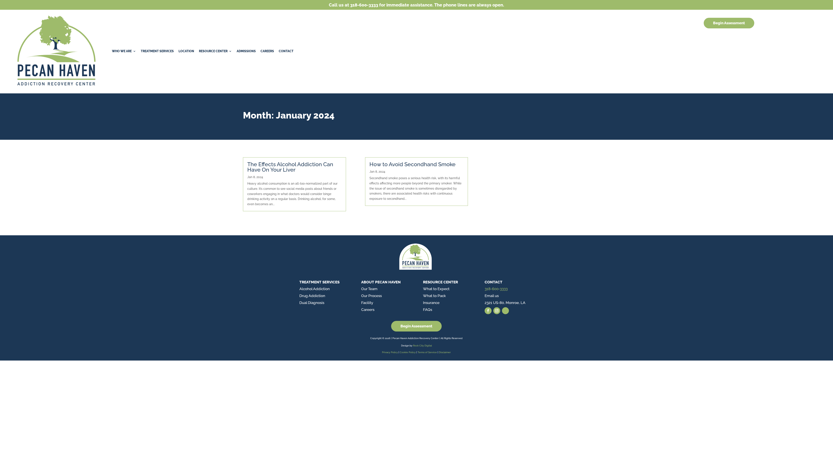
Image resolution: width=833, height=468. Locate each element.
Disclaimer (445, 352)
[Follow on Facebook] (488, 310)
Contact (286, 51)
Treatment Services (157, 51)
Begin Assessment (729, 23)
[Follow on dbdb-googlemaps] (505, 310)
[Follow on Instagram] (496, 310)
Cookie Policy (408, 352)
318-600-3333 (496, 289)
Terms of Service (427, 352)
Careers (267, 51)
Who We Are (122, 51)
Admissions (246, 51)
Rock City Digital (422, 345)
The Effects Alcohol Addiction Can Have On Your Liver (290, 167)
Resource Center (213, 51)
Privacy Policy (390, 352)
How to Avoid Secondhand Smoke (412, 164)
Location (186, 51)
